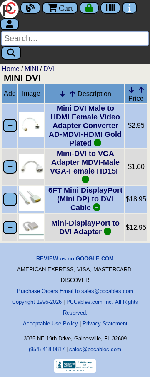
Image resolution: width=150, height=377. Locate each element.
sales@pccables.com (95, 349)
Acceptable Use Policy (50, 323)
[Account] (9, 24)
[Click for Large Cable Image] (31, 135)
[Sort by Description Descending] (63, 94)
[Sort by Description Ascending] (73, 94)
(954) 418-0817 (47, 349)
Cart (66, 7)
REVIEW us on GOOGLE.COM (75, 258)
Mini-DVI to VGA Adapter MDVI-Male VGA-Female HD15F (85, 162)
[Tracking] (110, 8)
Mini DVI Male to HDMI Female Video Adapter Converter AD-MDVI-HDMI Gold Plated (85, 125)
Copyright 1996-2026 (37, 302)
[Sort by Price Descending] (131, 90)
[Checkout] (89, 8)
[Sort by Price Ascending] (141, 90)
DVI (49, 68)
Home (11, 68)
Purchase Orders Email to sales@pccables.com (75, 291)
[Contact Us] (129, 8)
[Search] (11, 53)
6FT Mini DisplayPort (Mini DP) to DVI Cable (85, 199)
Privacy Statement (105, 323)
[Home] (10, 8)
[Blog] (30, 8)
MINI (31, 68)
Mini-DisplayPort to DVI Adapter (85, 227)
